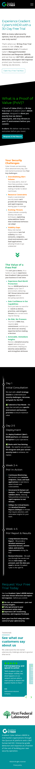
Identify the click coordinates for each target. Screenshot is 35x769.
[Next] (31, 697)
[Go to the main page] (8, 4)
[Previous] (26, 697)
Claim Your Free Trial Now (14, 71)
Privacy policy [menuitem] (17, 765)
